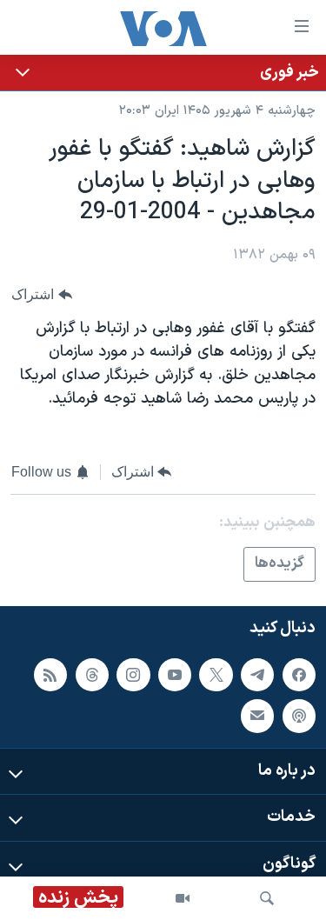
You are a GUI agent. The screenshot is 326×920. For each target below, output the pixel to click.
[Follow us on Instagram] (133, 674)
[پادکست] (299, 715)
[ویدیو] (182, 898)
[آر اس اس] (50, 674)
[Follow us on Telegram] (257, 674)
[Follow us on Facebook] (299, 674)
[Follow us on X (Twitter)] (215, 674)
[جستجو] (267, 898)
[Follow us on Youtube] (174, 674)
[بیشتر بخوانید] (163, 72)
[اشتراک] (257, 715)
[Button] (41, 294)
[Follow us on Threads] (92, 674)
